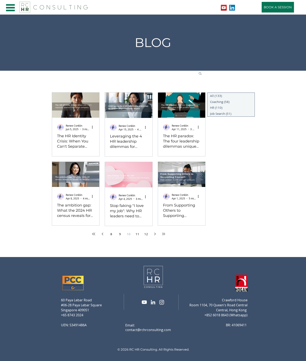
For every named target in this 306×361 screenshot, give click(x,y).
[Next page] (155, 234)
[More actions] (93, 127)
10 (129, 234)
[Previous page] (102, 234)
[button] (10, 7)
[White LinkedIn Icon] (153, 302)
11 (137, 234)
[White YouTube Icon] (144, 302)
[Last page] (163, 234)
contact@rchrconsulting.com (148, 330)
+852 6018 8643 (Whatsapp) (226, 315)
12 (146, 234)
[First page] (93, 234)
